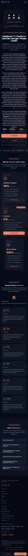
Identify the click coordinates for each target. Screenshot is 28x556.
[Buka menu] (25, 2)
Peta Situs (21, 549)
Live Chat (4, 534)
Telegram (11, 534)
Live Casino (3, 503)
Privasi (6, 549)
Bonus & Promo (4, 493)
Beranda (3, 491)
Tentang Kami (4, 508)
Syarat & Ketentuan (5, 511)
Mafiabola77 (6, 44)
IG (8, 485)
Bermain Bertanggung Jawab (7, 515)
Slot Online (3, 500)
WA (5, 485)
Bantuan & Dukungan (6, 518)
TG (2, 485)
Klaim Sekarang (14, 199)
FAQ (2, 498)
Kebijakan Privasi (5, 513)
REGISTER (15, 135)
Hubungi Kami (4, 520)
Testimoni (3, 496)
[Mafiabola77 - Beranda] (5, 2)
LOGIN (15, 140)
